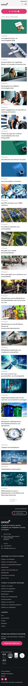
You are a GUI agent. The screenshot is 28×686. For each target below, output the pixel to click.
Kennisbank (4, 623)
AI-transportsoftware (6, 599)
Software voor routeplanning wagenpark (11, 604)
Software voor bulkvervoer (8, 602)
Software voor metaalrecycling (8, 562)
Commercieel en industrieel (8, 575)
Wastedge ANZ (5, 572)
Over (2, 615)
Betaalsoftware (5, 567)
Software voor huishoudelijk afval (9, 570)
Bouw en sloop (5, 578)
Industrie (3, 620)
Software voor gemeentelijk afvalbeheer (11, 564)
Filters (15, 11)
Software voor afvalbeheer (8, 559)
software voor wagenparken (8, 588)
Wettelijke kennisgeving (7, 673)
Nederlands (24, 1)
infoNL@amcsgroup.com (10, 548)
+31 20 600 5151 (7, 545)
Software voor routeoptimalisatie (9, 596)
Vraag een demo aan (11, 643)
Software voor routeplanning (8, 607)
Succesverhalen (5, 618)
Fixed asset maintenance (7, 591)
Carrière (3, 626)
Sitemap (3, 676)
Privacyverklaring (5, 671)
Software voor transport (7, 586)
